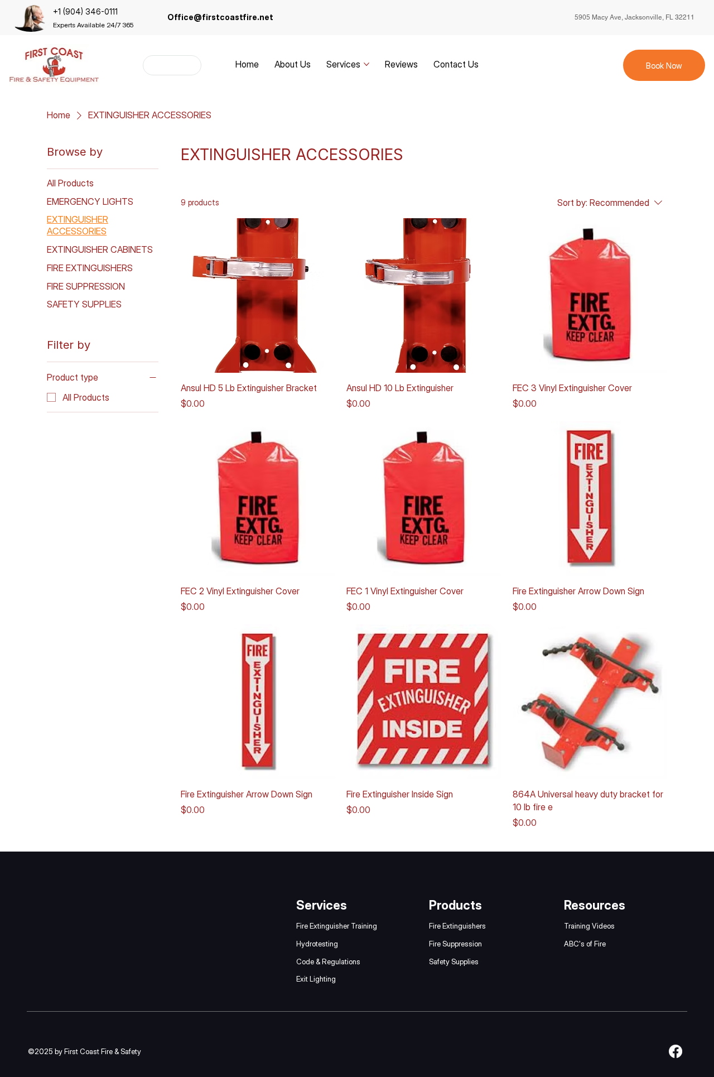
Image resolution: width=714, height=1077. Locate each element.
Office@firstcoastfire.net (220, 17)
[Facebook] (675, 1051)
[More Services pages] (366, 64)
